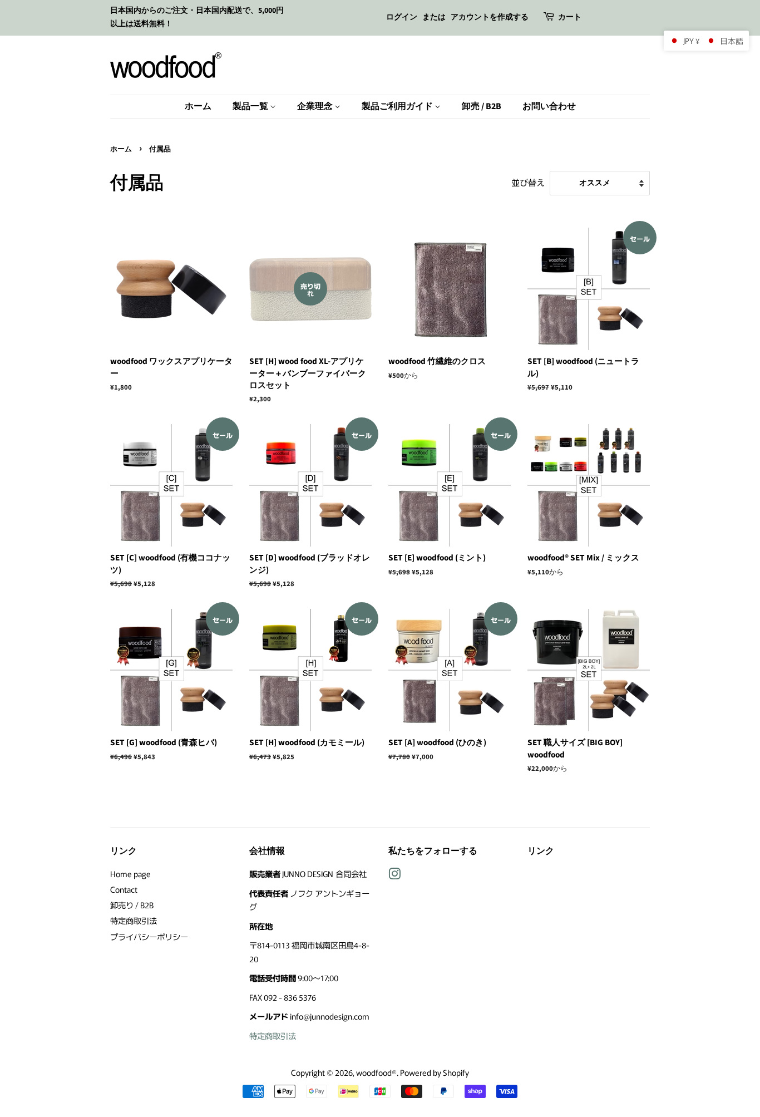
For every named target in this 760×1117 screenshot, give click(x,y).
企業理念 (315, 106)
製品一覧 (251, 106)
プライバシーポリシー (149, 936)
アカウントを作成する (490, 17)
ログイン (401, 17)
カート (569, 17)
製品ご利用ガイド (398, 106)
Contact (123, 889)
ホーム (198, 106)
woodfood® (376, 1072)
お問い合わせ (549, 106)
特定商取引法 (133, 920)
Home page (130, 873)
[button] (706, 41)
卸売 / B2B (481, 106)
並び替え (528, 182)
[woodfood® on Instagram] (394, 875)
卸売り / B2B (132, 905)
